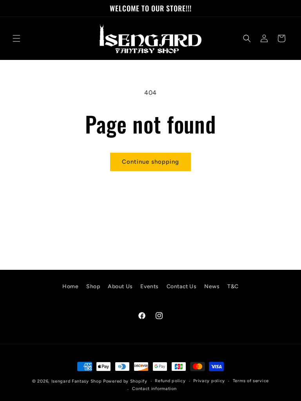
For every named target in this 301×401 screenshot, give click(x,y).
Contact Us (182, 286)
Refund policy (170, 380)
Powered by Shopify (125, 381)
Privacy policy (209, 380)
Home (70, 286)
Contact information (154, 388)
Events (149, 286)
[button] (16, 38)
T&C (233, 286)
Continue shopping (150, 161)
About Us (120, 286)
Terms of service (251, 380)
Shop (93, 286)
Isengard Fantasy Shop (76, 381)
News (211, 286)
